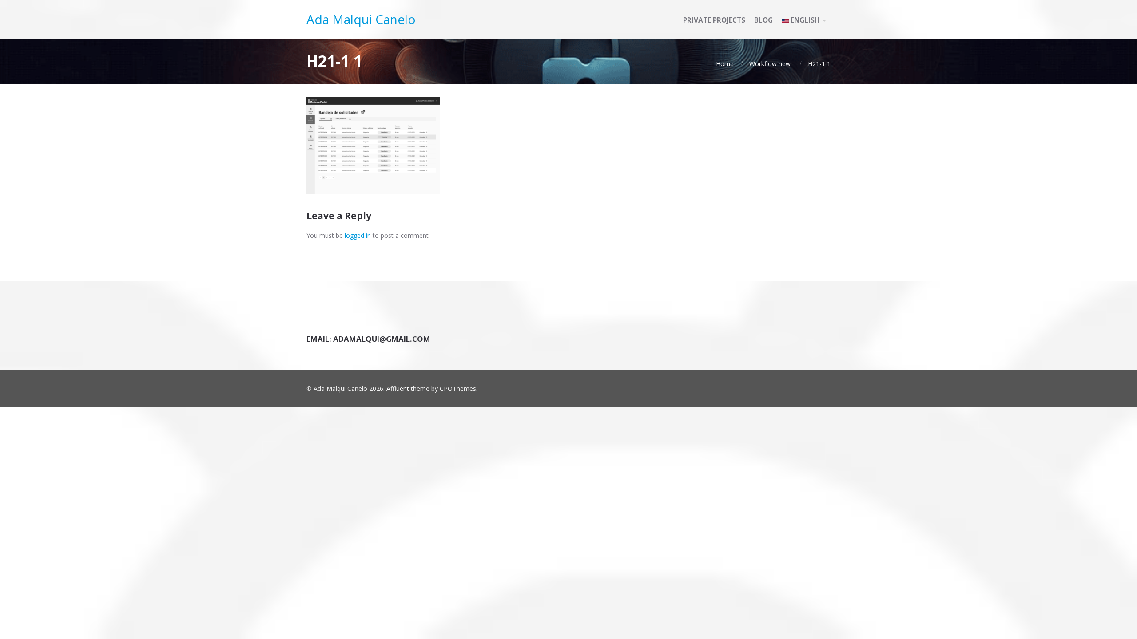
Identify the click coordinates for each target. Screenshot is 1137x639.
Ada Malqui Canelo (361, 19)
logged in (358, 235)
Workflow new (770, 63)
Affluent (397, 388)
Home (725, 63)
